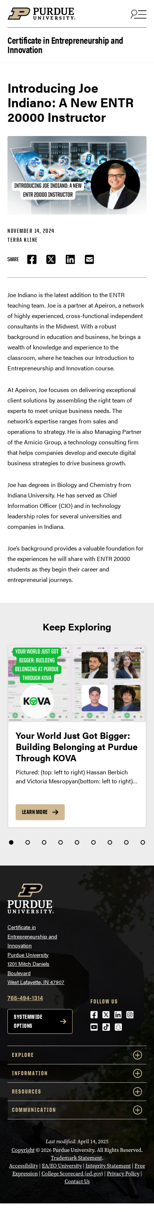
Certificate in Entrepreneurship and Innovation (65, 44)
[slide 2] (27, 842)
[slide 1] (11, 842)
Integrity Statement (108, 1165)
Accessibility (23, 1165)
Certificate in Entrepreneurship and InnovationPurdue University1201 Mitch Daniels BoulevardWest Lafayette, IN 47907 (35, 954)
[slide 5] (77, 842)
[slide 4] (60, 842)
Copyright (23, 1150)
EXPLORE (23, 1054)
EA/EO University (62, 1165)
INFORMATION (30, 1073)
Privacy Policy (123, 1173)
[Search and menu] (138, 14)
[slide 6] (93, 842)
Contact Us (77, 1181)
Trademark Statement (76, 1158)
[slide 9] (143, 842)
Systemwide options (28, 1021)
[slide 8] (126, 842)
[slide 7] (110, 842)
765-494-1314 (25, 997)
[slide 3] (44, 842)
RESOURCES (26, 1091)
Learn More (35, 812)
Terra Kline (22, 239)
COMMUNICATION (34, 1109)
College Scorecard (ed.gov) (72, 1173)
